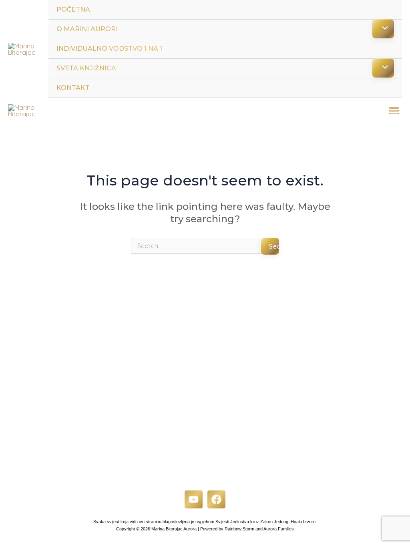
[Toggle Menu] (383, 28)
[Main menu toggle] (394, 111)
